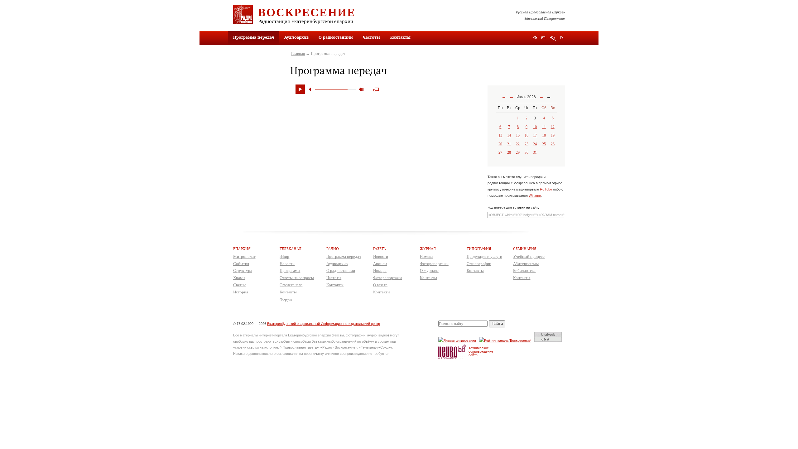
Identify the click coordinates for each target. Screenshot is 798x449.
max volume (361, 89)
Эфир (284, 256)
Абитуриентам (526, 263)
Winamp (535, 195)
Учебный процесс (529, 256)
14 (509, 135)
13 (500, 135)
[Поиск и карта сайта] (553, 38)
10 (535, 127)
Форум (286, 299)
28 (509, 152)
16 (526, 135)
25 (544, 144)
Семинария (524, 248)
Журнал (428, 248)
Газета (379, 248)
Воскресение (307, 12)
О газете (380, 284)
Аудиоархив (296, 37)
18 (544, 135)
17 (535, 135)
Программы (290, 270)
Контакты (400, 37)
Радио (332, 248)
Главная (298, 53)
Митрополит (244, 256)
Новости (287, 263)
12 (553, 127)
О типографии (479, 263)
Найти (497, 323)
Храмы (239, 277)
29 (518, 152)
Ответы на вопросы (297, 277)
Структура (242, 270)
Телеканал (290, 248)
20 (500, 144)
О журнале (429, 270)
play (300, 89)
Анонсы (380, 263)
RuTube (546, 189)
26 (553, 144)
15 (518, 135)
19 (553, 135)
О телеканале (291, 284)
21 (509, 144)
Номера (380, 270)
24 (535, 144)
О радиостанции (336, 37)
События (241, 263)
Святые (239, 284)
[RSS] (561, 37)
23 (526, 144)
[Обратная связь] (543, 38)
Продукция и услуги (484, 256)
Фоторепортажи (387, 277)
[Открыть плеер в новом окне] (376, 87)
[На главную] (535, 38)
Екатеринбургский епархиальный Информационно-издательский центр (323, 324)
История (240, 292)
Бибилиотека (524, 270)
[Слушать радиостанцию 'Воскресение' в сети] (506, 340)
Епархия (242, 248)
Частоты (371, 37)
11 (544, 127)
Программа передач (343, 256)
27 (500, 152)
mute (311, 89)
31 (535, 152)
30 (526, 152)
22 (518, 144)
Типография (479, 248)
